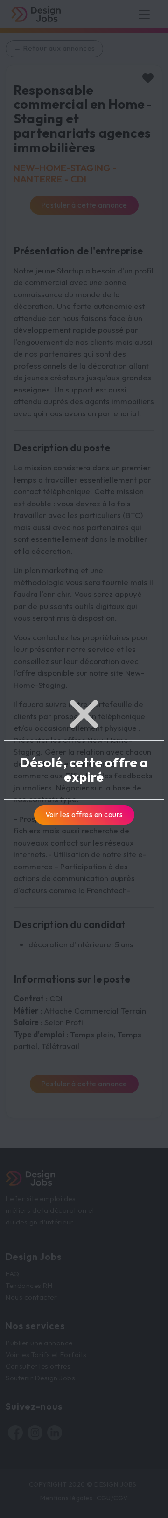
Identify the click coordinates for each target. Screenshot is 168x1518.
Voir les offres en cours (84, 814)
